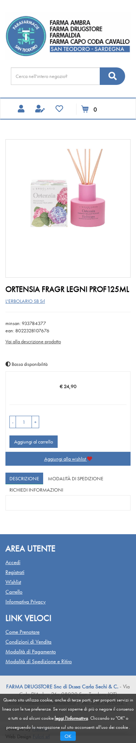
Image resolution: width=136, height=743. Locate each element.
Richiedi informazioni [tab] (36, 489)
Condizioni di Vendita (28, 641)
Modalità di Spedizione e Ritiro (38, 661)
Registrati (14, 572)
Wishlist (13, 582)
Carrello (13, 591)
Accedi (12, 562)
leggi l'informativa (71, 718)
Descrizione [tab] (24, 478)
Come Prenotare (22, 632)
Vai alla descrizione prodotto (33, 341)
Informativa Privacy (25, 601)
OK (68, 736)
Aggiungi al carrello (33, 441)
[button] (12, 422)
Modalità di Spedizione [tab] (75, 478)
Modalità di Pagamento (30, 651)
